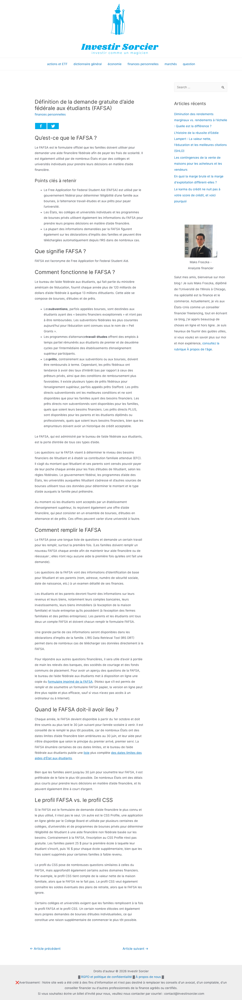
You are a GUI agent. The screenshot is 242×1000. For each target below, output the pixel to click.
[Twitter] (53, 126)
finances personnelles (50, 114)
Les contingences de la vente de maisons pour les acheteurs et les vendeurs (198, 163)
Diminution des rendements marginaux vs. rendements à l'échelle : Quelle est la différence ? (200, 120)
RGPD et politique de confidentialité (106, 977)
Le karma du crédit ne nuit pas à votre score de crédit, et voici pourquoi (197, 195)
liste (86, 753)
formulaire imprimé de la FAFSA (70, 681)
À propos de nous (148, 977)
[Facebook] (41, 126)
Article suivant (135, 948)
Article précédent (45, 948)
